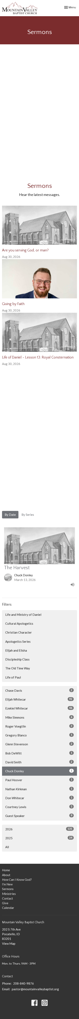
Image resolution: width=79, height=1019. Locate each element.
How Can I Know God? (17, 879)
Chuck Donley (38, 771)
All (7, 847)
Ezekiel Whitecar (38, 708)
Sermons (8, 889)
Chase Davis (38, 690)
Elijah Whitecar (38, 699)
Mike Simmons (38, 717)
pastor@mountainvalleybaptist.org (35, 989)
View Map (8, 943)
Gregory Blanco (38, 735)
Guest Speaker (38, 816)
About (6, 875)
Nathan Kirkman (38, 789)
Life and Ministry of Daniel (23, 614)
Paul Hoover (38, 780)
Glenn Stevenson (38, 744)
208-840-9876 (23, 983)
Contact (7, 898)
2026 (38, 829)
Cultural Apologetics (19, 623)
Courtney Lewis (38, 807)
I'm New (7, 884)
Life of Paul (13, 677)
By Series (27, 514)
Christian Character (18, 632)
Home (6, 870)
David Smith (38, 762)
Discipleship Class (17, 659)
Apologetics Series (18, 641)
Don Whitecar (38, 798)
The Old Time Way (17, 668)
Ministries (9, 894)
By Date (10, 514)
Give (5, 903)
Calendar (8, 907)
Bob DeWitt (38, 753)
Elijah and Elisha (16, 650)
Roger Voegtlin (38, 726)
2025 (38, 838)
